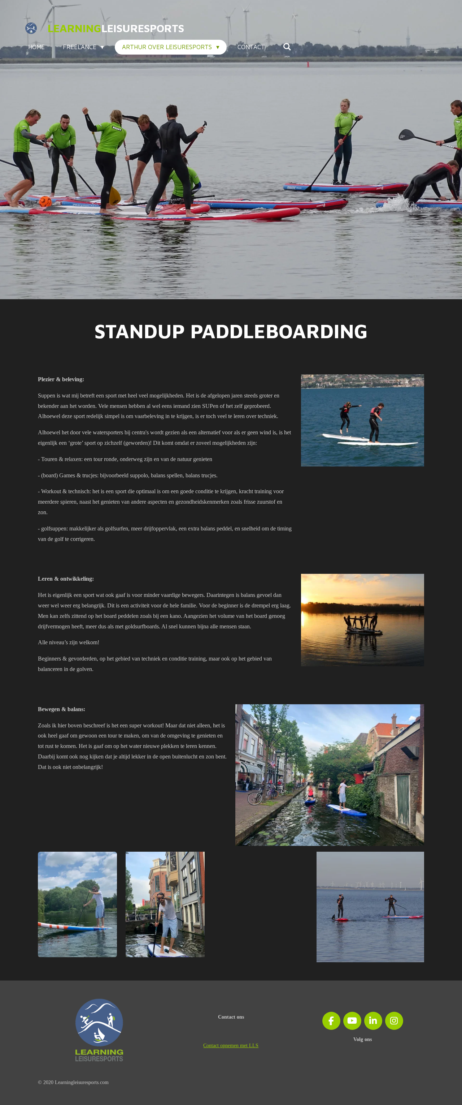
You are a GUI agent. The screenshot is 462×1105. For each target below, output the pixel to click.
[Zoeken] (287, 47)
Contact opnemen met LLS (230, 1045)
